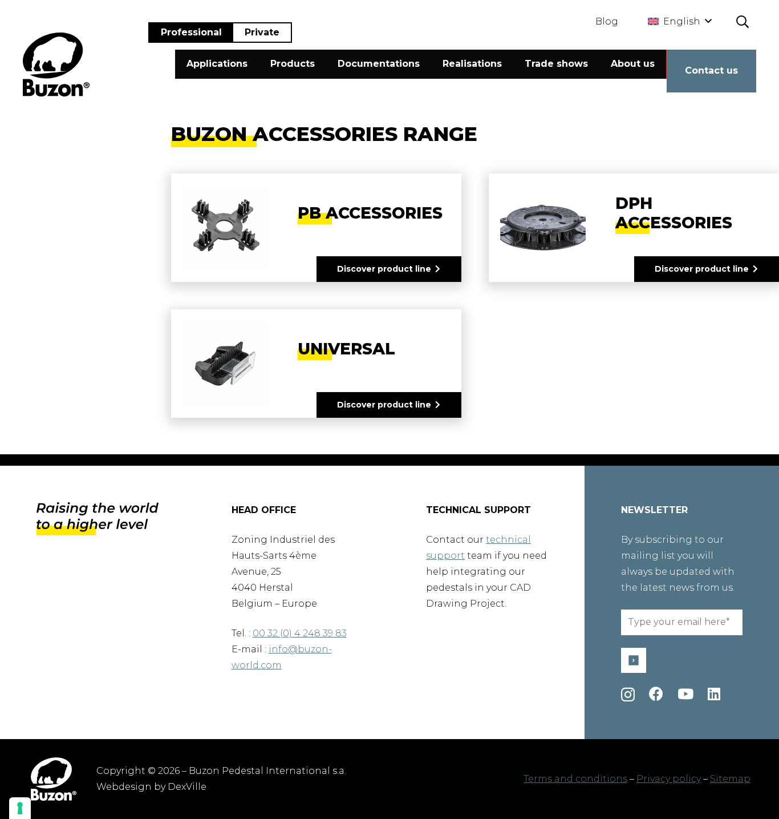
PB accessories (370, 213)
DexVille (187, 786)
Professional (191, 32)
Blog (606, 21)
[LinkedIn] (714, 694)
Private (262, 32)
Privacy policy (668, 778)
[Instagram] (628, 695)
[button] (679, 22)
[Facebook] (656, 694)
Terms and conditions (575, 778)
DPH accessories (673, 212)
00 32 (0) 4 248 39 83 (300, 633)
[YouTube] (685, 694)
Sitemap (730, 778)
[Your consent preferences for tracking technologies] (20, 808)
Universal (346, 348)
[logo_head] (56, 64)
